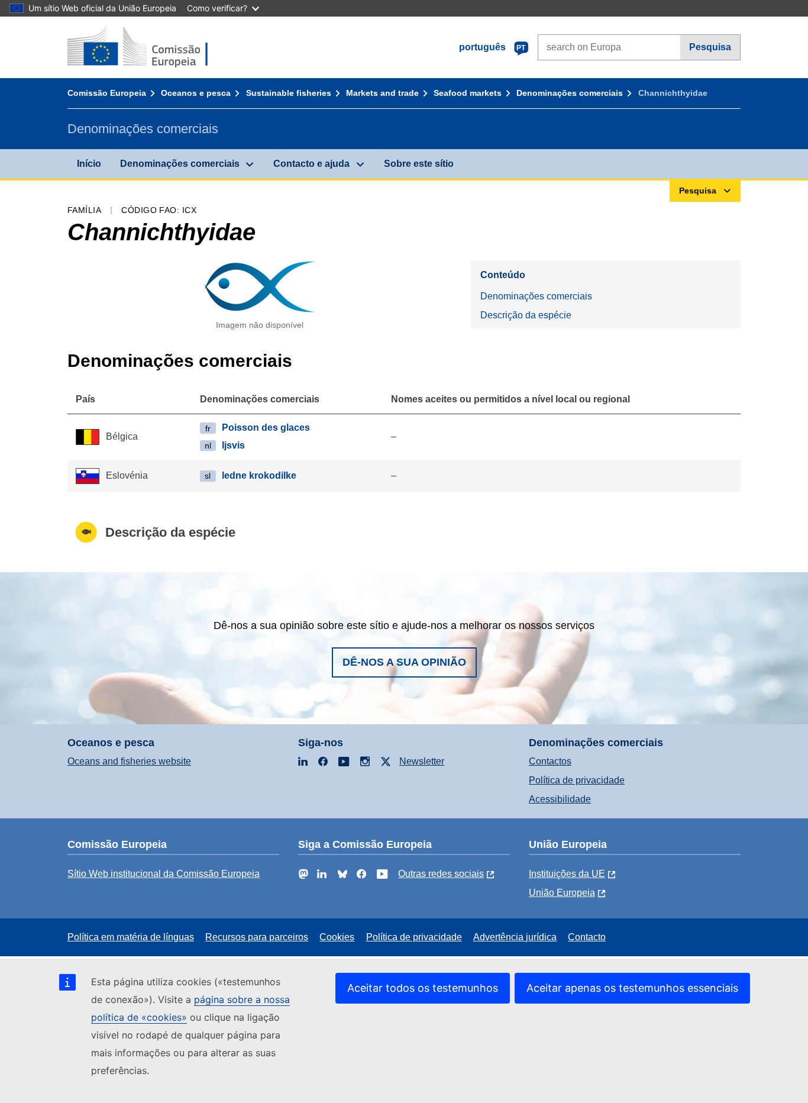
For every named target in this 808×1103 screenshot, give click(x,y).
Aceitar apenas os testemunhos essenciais (632, 988)
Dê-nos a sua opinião (404, 662)
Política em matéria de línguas (130, 937)
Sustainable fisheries (288, 93)
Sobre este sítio (419, 164)
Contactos (550, 761)
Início (89, 164)
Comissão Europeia (106, 93)
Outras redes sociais (441, 874)
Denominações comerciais (569, 93)
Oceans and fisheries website (129, 761)
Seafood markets (468, 93)
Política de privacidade (577, 780)
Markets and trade (382, 93)
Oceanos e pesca (196, 93)
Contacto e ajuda (311, 164)
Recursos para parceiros (256, 937)
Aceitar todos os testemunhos (422, 988)
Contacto (587, 937)
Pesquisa (710, 47)
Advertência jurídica (515, 937)
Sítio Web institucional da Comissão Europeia (163, 874)
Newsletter (421, 761)
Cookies (336, 937)
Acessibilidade (560, 799)
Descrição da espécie (525, 315)
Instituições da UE (567, 874)
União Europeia (562, 893)
